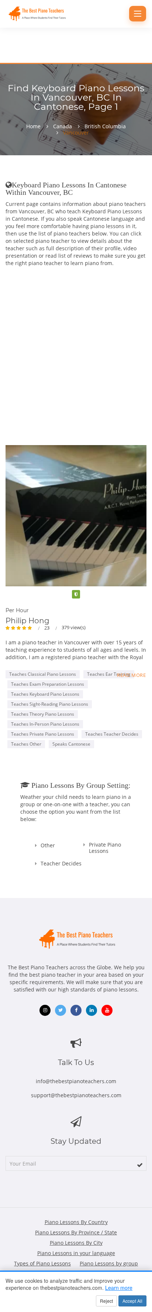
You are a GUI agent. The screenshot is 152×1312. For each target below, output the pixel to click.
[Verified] (76, 594)
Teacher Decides (61, 863)
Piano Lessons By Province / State (76, 1232)
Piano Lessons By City (76, 1242)
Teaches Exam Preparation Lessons (47, 684)
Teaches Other (26, 744)
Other (48, 845)
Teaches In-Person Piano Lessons (45, 724)
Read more (131, 675)
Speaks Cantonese (71, 744)
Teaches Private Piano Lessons (42, 734)
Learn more (118, 1287)
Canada (62, 126)
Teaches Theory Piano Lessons (42, 714)
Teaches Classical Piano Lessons (42, 674)
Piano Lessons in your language (76, 1253)
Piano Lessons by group (109, 1263)
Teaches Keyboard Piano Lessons (45, 694)
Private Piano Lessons (105, 847)
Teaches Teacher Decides (111, 734)
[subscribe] (140, 1165)
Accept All (132, 1301)
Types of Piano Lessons (42, 1263)
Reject (106, 1301)
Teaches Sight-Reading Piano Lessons (49, 704)
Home (33, 126)
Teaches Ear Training (109, 674)
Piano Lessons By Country (76, 1221)
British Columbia (105, 126)
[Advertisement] (76, 350)
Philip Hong (27, 620)
